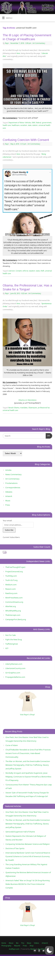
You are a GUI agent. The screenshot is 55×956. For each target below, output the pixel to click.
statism (35, 125)
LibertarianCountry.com (15, 668)
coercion (11, 271)
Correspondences (12, 487)
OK (48, 436)
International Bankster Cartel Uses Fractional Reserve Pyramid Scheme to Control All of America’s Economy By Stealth (28, 856)
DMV (33, 123)
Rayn (7, 43)
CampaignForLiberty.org (15, 619)
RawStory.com (11, 593)
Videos (36, 943)
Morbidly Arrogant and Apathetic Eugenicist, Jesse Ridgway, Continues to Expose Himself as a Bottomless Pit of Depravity (28, 777)
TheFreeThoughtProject (15, 567)
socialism (23, 125)
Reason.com (10, 589)
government (46, 123)
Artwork (8, 496)
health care (7, 125)
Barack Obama (13, 408)
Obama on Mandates (27, 400)
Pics (22, 943)
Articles (8, 470)
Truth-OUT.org (11, 580)
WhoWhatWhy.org (13, 610)
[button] (49, 950)
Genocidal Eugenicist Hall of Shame (20, 831)
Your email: (7, 520)
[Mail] (34, 951)
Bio (17, 943)
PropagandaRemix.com (15, 677)
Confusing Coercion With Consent (26, 140)
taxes (38, 271)
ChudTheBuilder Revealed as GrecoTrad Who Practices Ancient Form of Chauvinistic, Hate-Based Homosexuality (28, 753)
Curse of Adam (12, 745)
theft (42, 271)
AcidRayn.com (14, 949)
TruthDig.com (11, 576)
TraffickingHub (11, 644)
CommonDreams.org (14, 602)
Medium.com (10, 584)
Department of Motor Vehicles (19, 123)
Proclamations (11, 483)
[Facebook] (38, 951)
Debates (8, 492)
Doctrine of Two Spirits (15, 848)
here (18, 53)
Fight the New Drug (13, 639)
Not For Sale (10, 635)
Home (3, 943)
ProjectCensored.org (14, 571)
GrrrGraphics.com (12, 672)
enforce (25, 271)
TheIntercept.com (12, 615)
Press (7, 505)
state (29, 125)
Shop (31, 946)
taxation (32, 271)
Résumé (17, 946)
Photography (6, 946)
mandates (24, 408)
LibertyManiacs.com (13, 664)
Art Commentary (39, 43)
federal (38, 123)
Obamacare (32, 408)
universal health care (10, 410)
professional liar (44, 408)
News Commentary (13, 474)
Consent (19, 271)
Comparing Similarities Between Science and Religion (28, 844)
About (11, 943)
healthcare (15, 125)
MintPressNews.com (14, 597)
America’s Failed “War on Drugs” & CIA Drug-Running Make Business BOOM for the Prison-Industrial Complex (28, 884)
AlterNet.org (10, 606)
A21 (6, 648)
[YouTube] (43, 951)
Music (7, 500)
